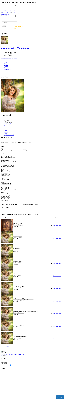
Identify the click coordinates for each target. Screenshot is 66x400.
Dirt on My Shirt (17, 261)
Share (15, 58)
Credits (5, 133)
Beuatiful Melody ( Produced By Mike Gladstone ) (26, 311)
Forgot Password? (18, 26)
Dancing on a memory (18, 286)
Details (5, 130)
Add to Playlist (7, 123)
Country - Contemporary (19, 287)
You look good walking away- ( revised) (23, 299)
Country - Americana (18, 313)
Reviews (6, 132)
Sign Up (16, 28)
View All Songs (5, 346)
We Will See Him (17, 236)
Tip (12, 58)
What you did (16, 248)
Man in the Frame (17, 223)
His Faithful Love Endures (19, 336)
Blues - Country (17, 262)
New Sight (15, 273)
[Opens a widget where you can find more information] (60, 397)
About (2, 354)
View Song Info (57, 225)
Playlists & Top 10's (9, 135)
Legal (11, 354)
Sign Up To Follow (6, 58)
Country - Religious (18, 225)
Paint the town (16, 324)
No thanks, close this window (8, 10)
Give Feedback (21, 354)
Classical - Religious (18, 237)
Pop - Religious (17, 275)
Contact (15, 354)
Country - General (17, 250)
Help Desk (7, 354)
